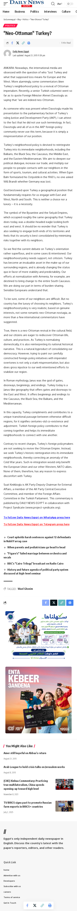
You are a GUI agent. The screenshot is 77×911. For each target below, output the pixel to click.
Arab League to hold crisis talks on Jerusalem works (34, 766)
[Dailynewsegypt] (27, 3)
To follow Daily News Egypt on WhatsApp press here (37, 517)
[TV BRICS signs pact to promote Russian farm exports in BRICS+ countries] (64, 806)
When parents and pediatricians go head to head (36, 547)
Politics (10, 26)
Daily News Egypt (21, 51)
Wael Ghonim (25, 588)
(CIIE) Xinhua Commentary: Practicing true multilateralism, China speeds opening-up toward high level (26, 784)
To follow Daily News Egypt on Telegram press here (36, 524)
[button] (7, 3)
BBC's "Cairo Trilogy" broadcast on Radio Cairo (35, 563)
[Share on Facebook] (12, 43)
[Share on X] (17, 43)
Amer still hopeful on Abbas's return (25, 753)
